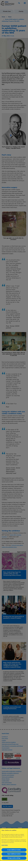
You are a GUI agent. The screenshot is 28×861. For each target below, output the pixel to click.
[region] (14, 844)
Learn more (4, 845)
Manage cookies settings (14, 858)
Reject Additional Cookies (14, 853)
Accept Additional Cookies (14, 849)
